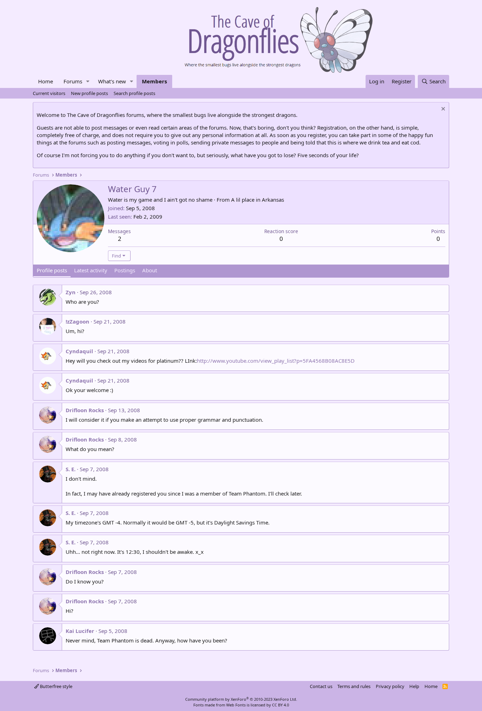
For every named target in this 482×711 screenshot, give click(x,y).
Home (45, 81)
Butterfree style (55, 686)
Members (154, 81)
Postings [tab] (124, 270)
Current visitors (49, 93)
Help (414, 686)
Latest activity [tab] (90, 270)
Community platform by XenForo (241, 699)
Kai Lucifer (80, 630)
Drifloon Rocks (85, 410)
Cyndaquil (79, 351)
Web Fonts (236, 704)
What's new (112, 81)
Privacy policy (390, 686)
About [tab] (149, 270)
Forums (73, 81)
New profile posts (89, 93)
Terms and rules (353, 686)
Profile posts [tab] (52, 270)
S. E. (71, 469)
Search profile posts (134, 93)
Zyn (71, 292)
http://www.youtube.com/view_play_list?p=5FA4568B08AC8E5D (276, 360)
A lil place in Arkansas (257, 199)
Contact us (321, 686)
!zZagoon (77, 321)
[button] (88, 81)
